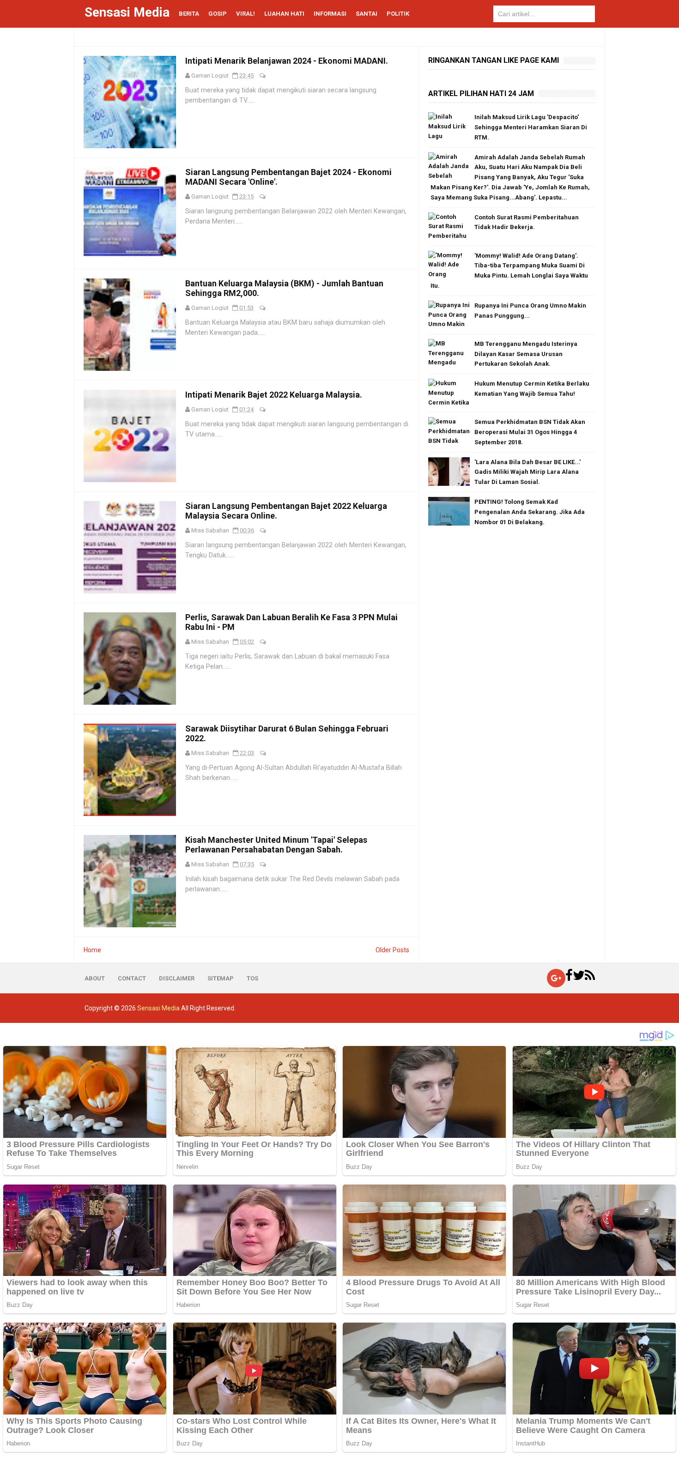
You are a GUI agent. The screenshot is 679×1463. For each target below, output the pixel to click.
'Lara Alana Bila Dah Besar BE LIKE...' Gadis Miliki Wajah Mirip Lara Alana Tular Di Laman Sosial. (527, 472)
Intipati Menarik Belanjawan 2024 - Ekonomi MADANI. (286, 61)
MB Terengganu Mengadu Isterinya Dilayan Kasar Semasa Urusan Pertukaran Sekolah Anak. (525, 354)
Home (92, 950)
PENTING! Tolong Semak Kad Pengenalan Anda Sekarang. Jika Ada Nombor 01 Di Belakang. (529, 512)
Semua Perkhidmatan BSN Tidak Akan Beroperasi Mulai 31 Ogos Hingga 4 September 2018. (529, 432)
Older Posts (392, 950)
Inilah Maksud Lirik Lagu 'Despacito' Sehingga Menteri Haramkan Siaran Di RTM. (530, 127)
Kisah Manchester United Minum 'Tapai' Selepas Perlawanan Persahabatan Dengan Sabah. (276, 844)
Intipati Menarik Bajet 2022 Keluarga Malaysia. (273, 394)
